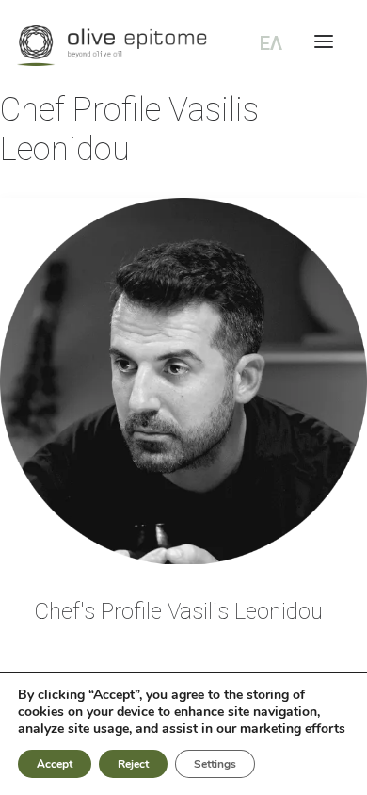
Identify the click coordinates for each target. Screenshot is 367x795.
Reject (133, 763)
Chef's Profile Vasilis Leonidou (178, 611)
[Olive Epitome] (183, 45)
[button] (183, 381)
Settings (215, 763)
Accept (54, 763)
